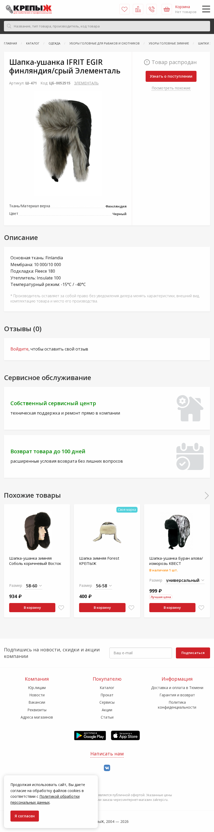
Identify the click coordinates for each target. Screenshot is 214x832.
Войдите (19, 349)
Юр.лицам (37, 687)
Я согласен (25, 815)
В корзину (32, 607)
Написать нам (107, 753)
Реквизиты (36, 709)
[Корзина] (167, 9)
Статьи (107, 717)
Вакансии (36, 702)
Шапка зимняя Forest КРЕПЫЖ (99, 560)
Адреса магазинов (37, 717)
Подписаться (193, 652)
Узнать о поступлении (171, 76)
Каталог (107, 687)
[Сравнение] (138, 9)
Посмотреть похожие (171, 87)
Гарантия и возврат (177, 694)
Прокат (107, 694)
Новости (37, 694)
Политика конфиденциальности (177, 704)
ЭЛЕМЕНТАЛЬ (86, 83)
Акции (107, 709)
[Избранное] (124, 9)
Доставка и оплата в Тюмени (177, 687)
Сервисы (107, 702)
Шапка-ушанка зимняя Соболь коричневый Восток (35, 560)
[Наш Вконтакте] (107, 768)
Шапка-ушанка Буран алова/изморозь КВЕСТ (176, 560)
